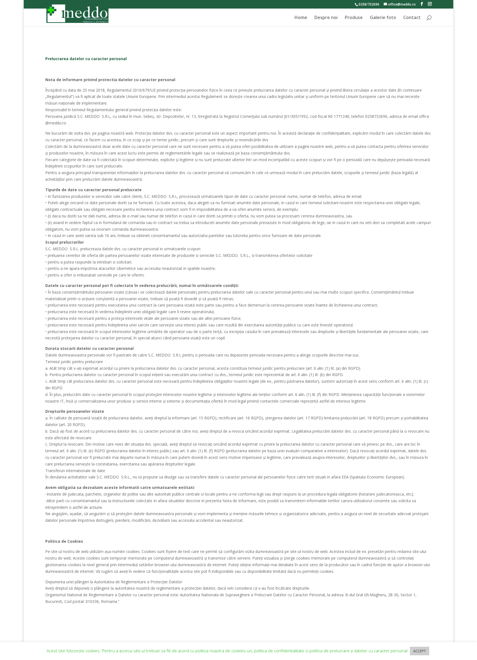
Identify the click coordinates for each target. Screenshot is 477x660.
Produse (354, 17)
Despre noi (326, 17)
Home (301, 17)
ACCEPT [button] (419, 650)
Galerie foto (383, 17)
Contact (412, 17)
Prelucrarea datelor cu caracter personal (86, 58)
